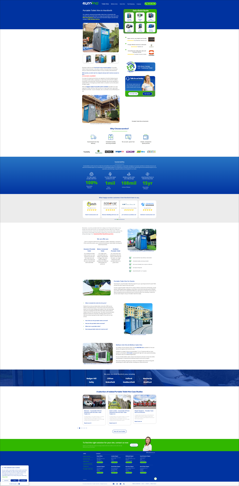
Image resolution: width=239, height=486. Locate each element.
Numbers (85, 479)
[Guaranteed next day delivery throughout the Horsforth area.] (142, 239)
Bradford (148, 382)
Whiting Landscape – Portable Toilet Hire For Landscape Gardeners (144, 411)
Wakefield (110, 382)
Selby (91, 382)
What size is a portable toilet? (92, 326)
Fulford (129, 378)
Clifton (110, 378)
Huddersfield (129, 382)
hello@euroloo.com (151, 452)
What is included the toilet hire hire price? (95, 303)
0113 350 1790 (151, 3)
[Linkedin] (120, 483)
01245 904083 (99, 462)
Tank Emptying (130, 4)
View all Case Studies (119, 431)
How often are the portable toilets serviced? (96, 320)
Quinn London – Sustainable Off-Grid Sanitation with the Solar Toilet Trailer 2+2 (94, 412)
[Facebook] (113, 483)
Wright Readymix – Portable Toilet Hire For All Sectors (118, 411)
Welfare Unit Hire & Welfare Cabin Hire (129, 345)
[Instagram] (117, 483)
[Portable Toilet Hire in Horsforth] (97, 295)
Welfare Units (114, 4)
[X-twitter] (123, 483)
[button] (84, 37)
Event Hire (122, 4)
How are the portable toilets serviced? (95, 323)
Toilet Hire (105, 4)
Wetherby (147, 378)
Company (139, 4)
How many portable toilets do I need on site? (96, 329)
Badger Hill (91, 378)
